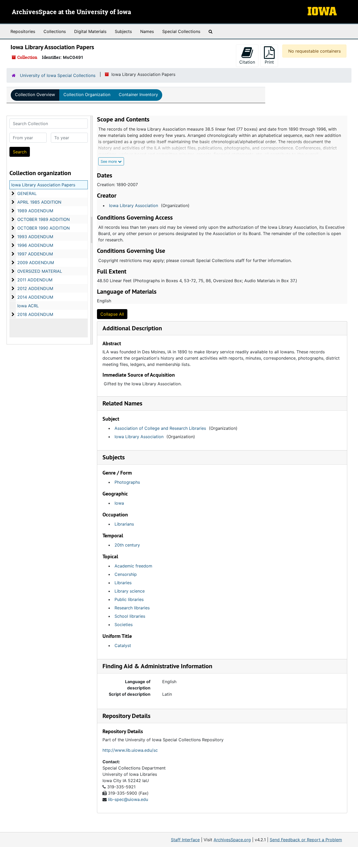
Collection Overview (35, 94)
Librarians (124, 524)
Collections (55, 31)
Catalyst (123, 645)
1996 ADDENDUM (35, 245)
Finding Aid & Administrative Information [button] (157, 666)
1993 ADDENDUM (35, 236)
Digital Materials (90, 31)
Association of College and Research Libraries (160, 428)
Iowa (119, 503)
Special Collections (181, 31)
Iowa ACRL (28, 305)
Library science (130, 591)
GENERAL (27, 193)
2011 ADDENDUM (34, 279)
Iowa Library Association (133, 205)
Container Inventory (138, 94)
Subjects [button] (113, 457)
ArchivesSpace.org (232, 839)
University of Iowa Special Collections (57, 75)
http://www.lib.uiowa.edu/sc (130, 750)
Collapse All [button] (112, 314)
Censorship (126, 574)
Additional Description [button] (132, 328)
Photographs (127, 482)
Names (147, 31)
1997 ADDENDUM (35, 254)
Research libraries (132, 607)
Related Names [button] (122, 403)
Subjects (123, 31)
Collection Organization (86, 94)
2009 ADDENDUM (35, 262)
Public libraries (129, 599)
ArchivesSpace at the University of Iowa (71, 12)
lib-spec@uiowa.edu (128, 799)
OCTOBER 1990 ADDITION (43, 228)
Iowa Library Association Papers (43, 184)
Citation (247, 62)
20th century (127, 545)
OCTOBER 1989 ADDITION (43, 219)
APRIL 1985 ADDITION (39, 202)
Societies (124, 624)
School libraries (130, 616)
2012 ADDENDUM (35, 288)
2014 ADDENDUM (35, 297)
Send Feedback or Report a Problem (306, 839)
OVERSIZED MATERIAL (39, 271)
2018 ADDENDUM (35, 314)
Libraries (123, 582)
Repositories (22, 31)
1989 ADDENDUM (35, 210)
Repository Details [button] (126, 716)
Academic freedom (133, 566)
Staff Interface (185, 839)
